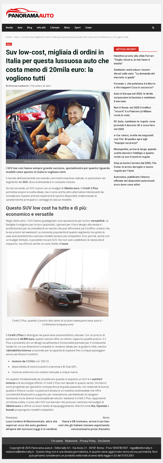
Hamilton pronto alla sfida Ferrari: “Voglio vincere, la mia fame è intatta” (134, 59)
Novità (9, 27)
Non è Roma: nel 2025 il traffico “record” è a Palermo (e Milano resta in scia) (132, 111)
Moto (67, 27)
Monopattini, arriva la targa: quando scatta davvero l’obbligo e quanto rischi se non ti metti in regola (135, 153)
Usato (88, 27)
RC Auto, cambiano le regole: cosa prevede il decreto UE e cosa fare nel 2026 (134, 125)
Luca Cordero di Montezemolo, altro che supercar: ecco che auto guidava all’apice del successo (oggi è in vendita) (31, 423)
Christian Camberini (18, 86)
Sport (78, 27)
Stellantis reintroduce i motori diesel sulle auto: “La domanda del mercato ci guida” (134, 73)
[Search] (153, 28)
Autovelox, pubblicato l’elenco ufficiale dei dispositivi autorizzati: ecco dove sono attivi (134, 180)
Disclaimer (104, 441)
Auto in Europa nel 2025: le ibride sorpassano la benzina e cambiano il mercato (134, 97)
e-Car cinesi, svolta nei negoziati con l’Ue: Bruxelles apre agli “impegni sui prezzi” (133, 139)
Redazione (71, 441)
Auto (20, 27)
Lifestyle (54, 27)
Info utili (41, 27)
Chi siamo (57, 441)
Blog (29, 27)
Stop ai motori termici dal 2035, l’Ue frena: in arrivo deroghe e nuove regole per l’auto (135, 167)
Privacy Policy (88, 441)
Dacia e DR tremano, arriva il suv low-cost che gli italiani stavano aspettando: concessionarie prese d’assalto (84, 423)
